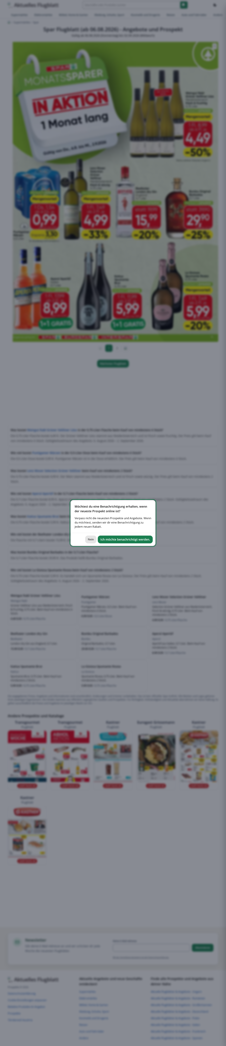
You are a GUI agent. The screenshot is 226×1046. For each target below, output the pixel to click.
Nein (91, 539)
